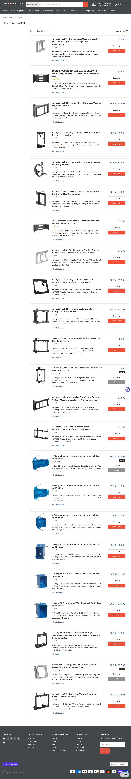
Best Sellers (80, 747)
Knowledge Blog (88, 11)
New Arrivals (48, 11)
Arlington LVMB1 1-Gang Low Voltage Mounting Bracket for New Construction (75, 192)
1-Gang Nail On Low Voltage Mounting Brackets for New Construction (77, 369)
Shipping (54, 738)
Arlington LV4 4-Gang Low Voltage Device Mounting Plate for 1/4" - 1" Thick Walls (72, 428)
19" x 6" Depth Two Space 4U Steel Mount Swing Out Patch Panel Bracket (75, 222)
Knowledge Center (82, 744)
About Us (79, 738)
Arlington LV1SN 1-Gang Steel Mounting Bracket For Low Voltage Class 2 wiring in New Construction (75, 42)
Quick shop (116, 46)
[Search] (85, 4)
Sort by (32, 31)
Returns (53, 741)
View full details (58, 60)
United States (118, 764)
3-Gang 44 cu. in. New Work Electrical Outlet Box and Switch (75, 487)
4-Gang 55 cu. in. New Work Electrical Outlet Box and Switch (75, 457)
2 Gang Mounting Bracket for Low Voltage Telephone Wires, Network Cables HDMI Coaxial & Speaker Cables (76, 635)
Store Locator (101, 11)
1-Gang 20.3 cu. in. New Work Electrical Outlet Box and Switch (76, 604)
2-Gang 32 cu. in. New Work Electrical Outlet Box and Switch (75, 516)
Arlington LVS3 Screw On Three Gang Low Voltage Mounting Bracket (76, 104)
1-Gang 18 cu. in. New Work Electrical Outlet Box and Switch (75, 575)
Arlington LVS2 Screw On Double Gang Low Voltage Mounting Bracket (73, 310)
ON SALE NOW (61, 11)
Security (54, 747)
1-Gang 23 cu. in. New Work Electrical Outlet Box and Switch (75, 545)
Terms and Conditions (58, 750)
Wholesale (74, 11)
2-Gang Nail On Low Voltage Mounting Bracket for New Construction (76, 339)
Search (5, 771)
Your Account (31, 744)
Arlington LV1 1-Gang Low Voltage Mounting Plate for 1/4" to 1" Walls (76, 134)
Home (5, 11)
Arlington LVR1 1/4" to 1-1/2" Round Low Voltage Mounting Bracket (76, 163)
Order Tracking (32, 741)
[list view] (127, 31)
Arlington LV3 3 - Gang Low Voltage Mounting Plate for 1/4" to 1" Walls (74, 695)
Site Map (79, 741)
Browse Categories (17, 11)
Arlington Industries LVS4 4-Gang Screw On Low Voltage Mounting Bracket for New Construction (75, 398)
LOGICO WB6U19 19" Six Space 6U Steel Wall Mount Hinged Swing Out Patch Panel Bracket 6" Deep (75, 74)
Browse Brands (33, 11)
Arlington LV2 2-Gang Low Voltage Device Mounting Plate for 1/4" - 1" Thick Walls (72, 281)
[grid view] (124, 31)
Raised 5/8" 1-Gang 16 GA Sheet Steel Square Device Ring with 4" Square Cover (74, 666)
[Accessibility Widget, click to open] (127, 389)
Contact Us (30, 738)
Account (112, 11)
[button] (119, 4)
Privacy (53, 744)
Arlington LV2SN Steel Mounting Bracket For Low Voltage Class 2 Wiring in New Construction (76, 251)
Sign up (105, 751)
